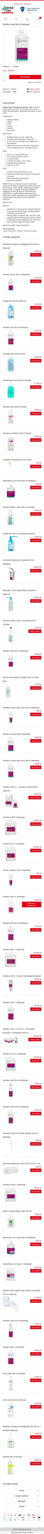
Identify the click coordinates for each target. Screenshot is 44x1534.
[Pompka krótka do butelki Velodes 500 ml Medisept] (12, 1147)
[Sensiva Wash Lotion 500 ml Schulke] (12, 517)
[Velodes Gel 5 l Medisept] (12, 854)
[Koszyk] (38, 19)
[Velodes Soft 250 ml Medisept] (12, 1331)
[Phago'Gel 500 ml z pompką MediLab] (12, 544)
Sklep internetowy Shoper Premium (22, 1532)
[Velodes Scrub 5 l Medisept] (12, 1064)
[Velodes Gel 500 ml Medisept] (12, 337)
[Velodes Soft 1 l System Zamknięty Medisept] (12, 986)
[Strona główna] (22, 9)
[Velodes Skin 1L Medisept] (12, 907)
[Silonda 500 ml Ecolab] (12, 1467)
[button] (5, 19)
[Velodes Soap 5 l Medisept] (12, 1195)
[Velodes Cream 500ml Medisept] (12, 744)
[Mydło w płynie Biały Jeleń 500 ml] (12, 1221)
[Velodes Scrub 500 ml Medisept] (12, 284)
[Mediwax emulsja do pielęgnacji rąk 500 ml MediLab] (12, 258)
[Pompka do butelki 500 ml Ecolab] (12, 467)
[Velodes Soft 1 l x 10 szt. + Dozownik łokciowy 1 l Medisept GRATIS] (12, 1040)
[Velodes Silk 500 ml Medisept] (12, 933)
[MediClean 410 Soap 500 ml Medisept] (12, 1248)
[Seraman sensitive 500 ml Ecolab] (12, 443)
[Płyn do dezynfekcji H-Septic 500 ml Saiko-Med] (12, 691)
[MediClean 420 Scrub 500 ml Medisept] (12, 491)
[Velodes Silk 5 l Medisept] (12, 960)
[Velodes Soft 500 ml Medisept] (12, 661)
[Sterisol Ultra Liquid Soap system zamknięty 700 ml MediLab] (12, 1304)
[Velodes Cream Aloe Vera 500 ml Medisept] (12, 771)
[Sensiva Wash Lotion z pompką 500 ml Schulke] (12, 634)
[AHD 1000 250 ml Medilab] (12, 1384)
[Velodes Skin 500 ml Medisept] (12, 1117)
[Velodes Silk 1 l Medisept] (12, 1357)
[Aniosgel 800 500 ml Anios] (12, 364)
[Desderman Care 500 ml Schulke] (12, 390)
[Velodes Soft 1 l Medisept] (12, 1012)
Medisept (13, 89)
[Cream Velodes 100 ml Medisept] (12, 880)
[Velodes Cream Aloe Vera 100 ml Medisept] (12, 718)
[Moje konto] (27, 19)
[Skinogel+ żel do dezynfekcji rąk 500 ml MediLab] (12, 604)
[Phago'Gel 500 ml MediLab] (12, 311)
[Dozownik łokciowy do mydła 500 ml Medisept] (12, 574)
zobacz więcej (35, 631)
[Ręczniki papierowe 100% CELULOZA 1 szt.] (12, 1171)
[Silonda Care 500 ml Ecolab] (12, 417)
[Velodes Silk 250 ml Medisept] (12, 1090)
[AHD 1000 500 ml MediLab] (12, 1410)
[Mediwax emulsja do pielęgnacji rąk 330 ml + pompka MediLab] (12, 1440)
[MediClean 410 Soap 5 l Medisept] (12, 1274)
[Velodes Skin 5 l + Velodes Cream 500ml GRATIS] (12, 801)
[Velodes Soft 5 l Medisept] (12, 827)
